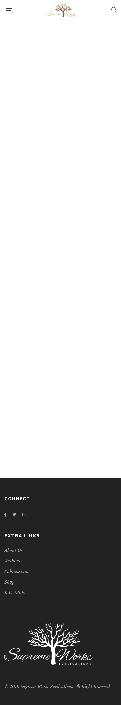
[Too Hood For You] (60, 120)
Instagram (24, 515)
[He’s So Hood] (60, 335)
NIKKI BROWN (63, 446)
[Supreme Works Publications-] (61, 10)
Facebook (5, 515)
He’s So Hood (60, 437)
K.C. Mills (64, 233)
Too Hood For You (60, 224)
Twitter (14, 515)
